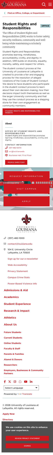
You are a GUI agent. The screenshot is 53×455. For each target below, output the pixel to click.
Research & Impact (16, 310)
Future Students (12, 332)
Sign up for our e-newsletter (23, 258)
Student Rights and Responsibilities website (22, 112)
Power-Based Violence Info (22, 283)
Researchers (10, 364)
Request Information (26, 176)
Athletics (10, 317)
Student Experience (17, 303)
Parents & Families (14, 354)
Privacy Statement (18, 271)
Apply (26, 201)
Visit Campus (27, 189)
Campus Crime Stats (19, 277)
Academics (11, 297)
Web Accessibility (17, 265)
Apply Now (9, 413)
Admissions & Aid (16, 290)
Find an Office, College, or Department (26, 13)
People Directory (16, 162)
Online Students (12, 343)
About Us (10, 324)
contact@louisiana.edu (20, 243)
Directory (8, 419)
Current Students (13, 337)
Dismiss (27, 446)
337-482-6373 (15, 148)
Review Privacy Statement (27, 438)
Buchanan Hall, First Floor (20, 155)
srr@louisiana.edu (16, 151)
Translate (27, 394)
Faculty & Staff (12, 348)
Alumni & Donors (13, 359)
